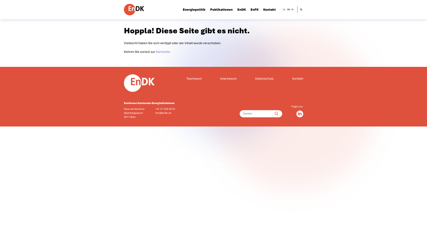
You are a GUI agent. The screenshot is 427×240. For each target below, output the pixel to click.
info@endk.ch (163, 113)
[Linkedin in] (299, 113)
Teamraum (194, 79)
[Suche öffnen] (301, 10)
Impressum (228, 79)
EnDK (241, 10)
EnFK (255, 10)
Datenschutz (264, 79)
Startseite (163, 52)
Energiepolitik (194, 10)
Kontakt (269, 10)
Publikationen (221, 10)
